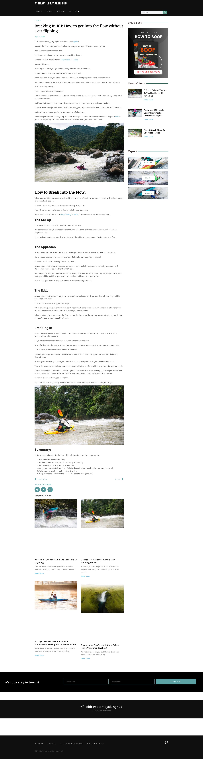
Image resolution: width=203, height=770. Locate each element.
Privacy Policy (95, 744)
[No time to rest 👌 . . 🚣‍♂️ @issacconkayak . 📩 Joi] (89, 727)
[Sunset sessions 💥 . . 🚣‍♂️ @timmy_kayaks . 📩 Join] (165, 727)
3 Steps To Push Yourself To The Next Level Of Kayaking (155, 93)
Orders (52, 744)
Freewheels (66, 60)
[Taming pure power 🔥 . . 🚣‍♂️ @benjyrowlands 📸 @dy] (38, 727)
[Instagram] (166, 742)
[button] (37, 489)
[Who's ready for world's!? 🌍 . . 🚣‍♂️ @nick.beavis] (63, 727)
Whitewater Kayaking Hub (51, 3)
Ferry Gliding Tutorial (69, 214)
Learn (48, 12)
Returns (39, 744)
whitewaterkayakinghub (104, 707)
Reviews (60, 12)
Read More (39, 573)
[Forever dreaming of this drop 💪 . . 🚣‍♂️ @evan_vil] (12, 727)
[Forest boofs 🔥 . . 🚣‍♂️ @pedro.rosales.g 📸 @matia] (190, 727)
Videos (73, 12)
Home (39, 12)
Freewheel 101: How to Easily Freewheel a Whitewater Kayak (154, 113)
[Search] (165, 12)
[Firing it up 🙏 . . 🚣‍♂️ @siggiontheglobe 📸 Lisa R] (114, 727)
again (75, 42)
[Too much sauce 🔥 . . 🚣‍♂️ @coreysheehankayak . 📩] (139, 727)
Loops (75, 60)
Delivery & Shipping (71, 744)
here (117, 116)
